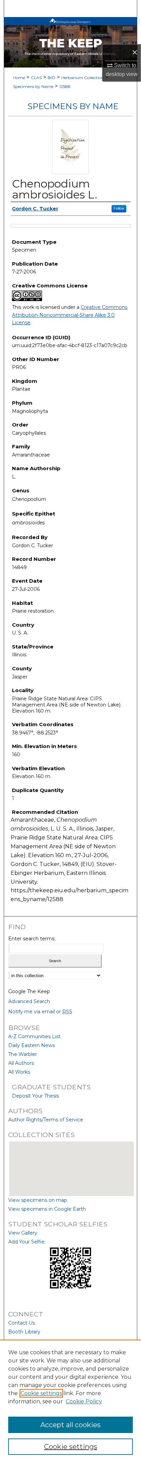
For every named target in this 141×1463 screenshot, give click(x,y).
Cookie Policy (84, 1401)
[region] (70, 1401)
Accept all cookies (70, 1425)
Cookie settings (41, 1393)
